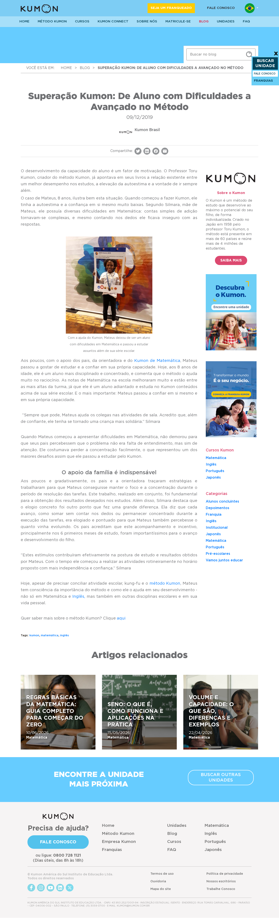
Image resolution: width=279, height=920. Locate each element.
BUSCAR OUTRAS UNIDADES (221, 777)
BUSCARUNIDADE (265, 63)
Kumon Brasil (147, 130)
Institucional (217, 527)
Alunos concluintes (222, 501)
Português (215, 471)
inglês (64, 635)
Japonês (213, 534)
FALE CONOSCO (265, 73)
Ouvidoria (158, 881)
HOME (24, 21)
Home (108, 826)
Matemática (216, 458)
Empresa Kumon (119, 842)
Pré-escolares (218, 553)
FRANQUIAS (263, 80)
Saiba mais (231, 260)
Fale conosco (221, 8)
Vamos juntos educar (224, 560)
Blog (204, 21)
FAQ (171, 850)
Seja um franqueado (171, 8)
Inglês (211, 464)
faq (246, 21)
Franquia (213, 514)
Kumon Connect (113, 21)
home (66, 68)
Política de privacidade (224, 873)
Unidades (176, 826)
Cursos (82, 21)
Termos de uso (162, 873)
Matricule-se (178, 21)
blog (85, 68)
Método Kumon (52, 21)
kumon (34, 635)
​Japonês (213, 477)
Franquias (112, 850)
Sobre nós (147, 21)
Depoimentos (217, 508)
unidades (226, 21)
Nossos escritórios (221, 881)
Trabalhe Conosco (220, 889)
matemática (49, 635)
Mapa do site (160, 889)
